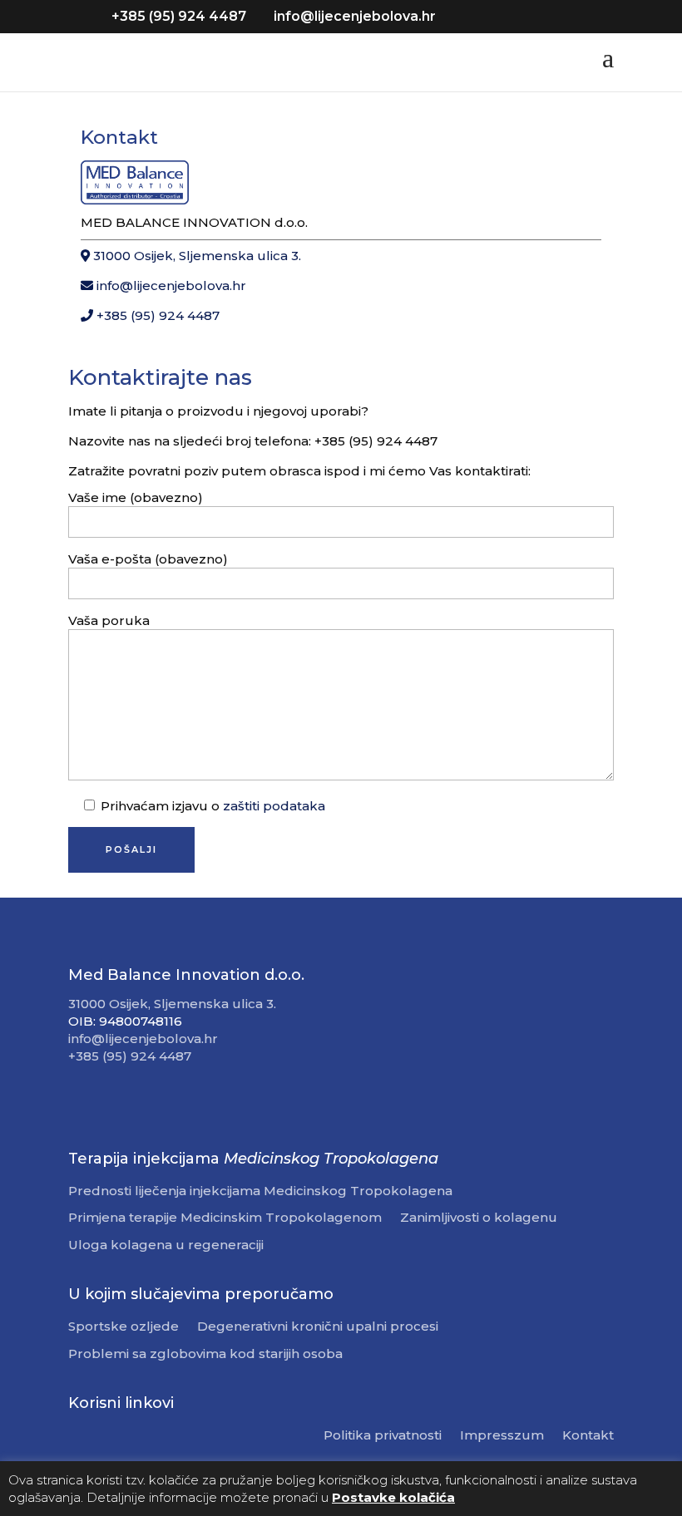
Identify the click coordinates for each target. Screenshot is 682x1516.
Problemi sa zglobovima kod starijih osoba (205, 1354)
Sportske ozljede (123, 1327)
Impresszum (502, 1436)
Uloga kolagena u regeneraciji (166, 1245)
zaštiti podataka (274, 806)
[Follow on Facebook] (81, 1103)
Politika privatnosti (383, 1436)
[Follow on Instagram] (114, 1103)
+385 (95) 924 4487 (156, 315)
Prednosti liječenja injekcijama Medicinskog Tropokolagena (260, 1191)
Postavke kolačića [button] (393, 1497)
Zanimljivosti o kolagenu (478, 1218)
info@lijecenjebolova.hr (169, 285)
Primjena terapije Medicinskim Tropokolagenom (225, 1218)
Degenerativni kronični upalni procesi (317, 1327)
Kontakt (588, 1436)
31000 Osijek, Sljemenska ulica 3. (195, 255)
